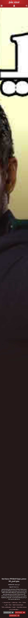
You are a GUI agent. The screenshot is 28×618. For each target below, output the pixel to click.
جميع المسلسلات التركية (18, 605)
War (20, 602)
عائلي (6, 605)
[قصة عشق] (14, 2)
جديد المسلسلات (6, 602)
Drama (24, 602)
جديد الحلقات (14, 602)
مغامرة (14, 607)
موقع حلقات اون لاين (13, 609)
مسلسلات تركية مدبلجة (22, 607)
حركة (10, 605)
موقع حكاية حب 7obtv (6, 607)
